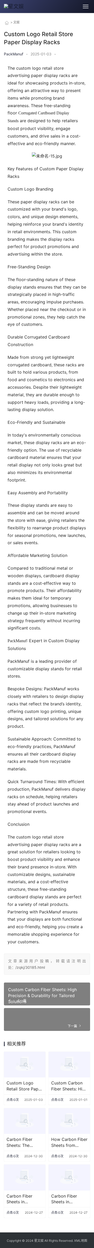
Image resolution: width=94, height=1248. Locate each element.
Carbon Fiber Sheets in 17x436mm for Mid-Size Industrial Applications (21, 1199)
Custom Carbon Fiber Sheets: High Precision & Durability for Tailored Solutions (42, 995)
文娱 (16, 22)
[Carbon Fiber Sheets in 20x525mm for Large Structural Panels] (69, 1177)
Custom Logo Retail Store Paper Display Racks (24, 1086)
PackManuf (17, 641)
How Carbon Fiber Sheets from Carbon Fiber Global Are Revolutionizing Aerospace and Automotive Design (69, 1142)
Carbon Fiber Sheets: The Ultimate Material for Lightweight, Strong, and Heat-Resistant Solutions (24, 1142)
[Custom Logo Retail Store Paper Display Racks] (24, 1064)
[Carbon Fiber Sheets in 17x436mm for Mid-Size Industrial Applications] (24, 1177)
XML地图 (80, 1241)
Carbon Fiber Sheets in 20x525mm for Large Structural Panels (67, 1199)
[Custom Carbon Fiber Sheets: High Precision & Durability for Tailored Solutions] (69, 1064)
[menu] (85, 6)
